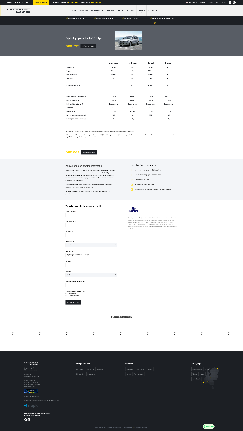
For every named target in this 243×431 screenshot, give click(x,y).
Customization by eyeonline (140, 427)
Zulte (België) (197, 379)
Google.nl (47, 413)
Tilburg (195, 374)
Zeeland (202, 374)
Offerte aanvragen (88, 46)
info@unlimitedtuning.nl (31, 376)
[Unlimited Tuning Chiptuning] (18, 10)
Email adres (69, 231)
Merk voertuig (69, 241)
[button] (193, 3)
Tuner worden (122, 10)
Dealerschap (91, 374)
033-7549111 (73, 2)
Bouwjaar (68, 271)
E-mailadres (72, 293)
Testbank (110, 10)
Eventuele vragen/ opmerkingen (75, 281)
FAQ (217, 2)
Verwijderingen (97, 10)
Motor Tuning (90, 369)
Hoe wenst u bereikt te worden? (75, 291)
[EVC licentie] (31, 394)
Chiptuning (100, 369)
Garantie (141, 10)
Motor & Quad (140, 369)
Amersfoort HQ (197, 369)
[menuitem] (84, 10)
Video (133, 10)
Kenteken (68, 261)
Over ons (210, 2)
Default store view (187, 2)
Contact (223, 2)
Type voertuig (69, 251)
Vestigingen (152, 10)
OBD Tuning (79, 369)
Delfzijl (207, 369)
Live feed (202, 2)
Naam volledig (70, 211)
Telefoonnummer (70, 221)
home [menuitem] (74, 10)
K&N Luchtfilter (80, 374)
